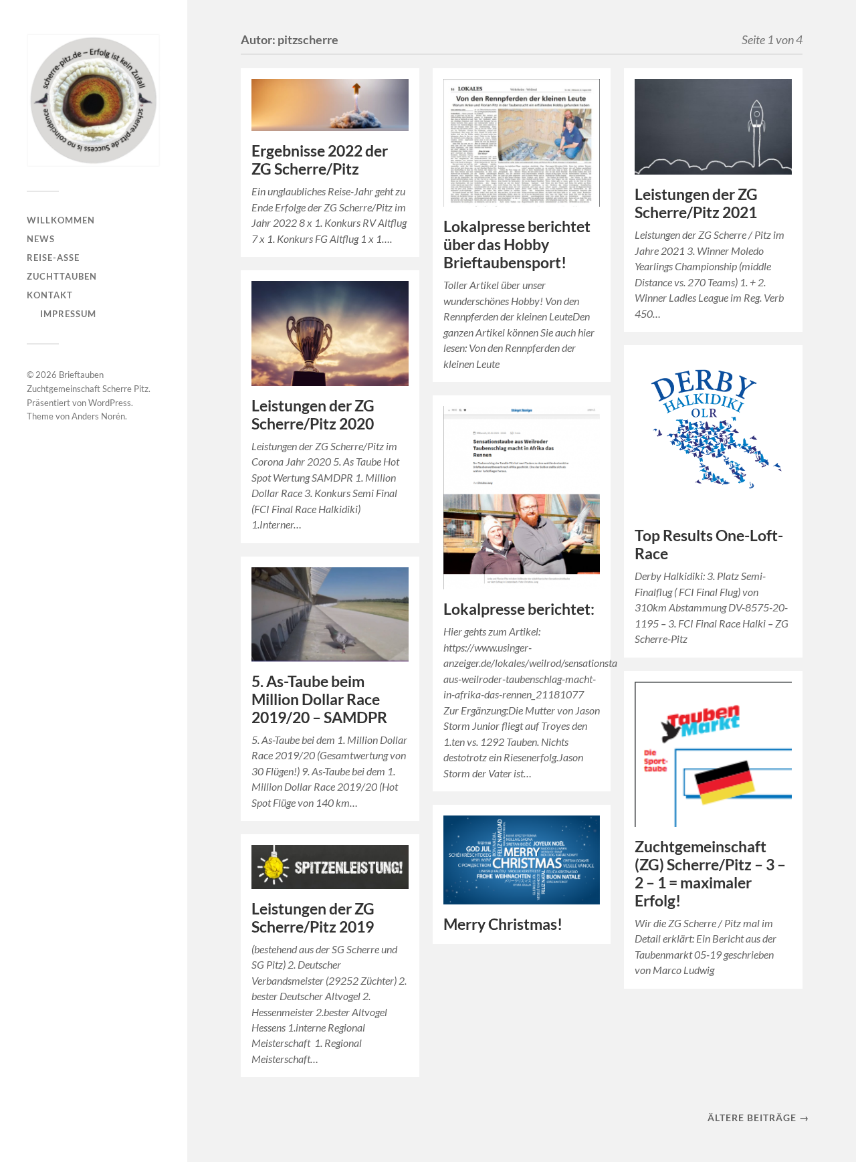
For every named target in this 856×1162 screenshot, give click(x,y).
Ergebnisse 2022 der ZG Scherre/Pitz (319, 160)
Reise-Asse (53, 257)
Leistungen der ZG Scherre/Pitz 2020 (312, 415)
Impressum (68, 313)
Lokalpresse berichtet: (519, 609)
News (41, 238)
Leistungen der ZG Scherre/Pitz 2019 (312, 918)
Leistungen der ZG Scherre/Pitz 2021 (696, 203)
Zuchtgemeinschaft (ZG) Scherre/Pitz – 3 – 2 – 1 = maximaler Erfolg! (710, 874)
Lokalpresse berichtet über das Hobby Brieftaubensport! (517, 244)
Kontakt (50, 295)
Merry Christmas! (502, 924)
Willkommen (61, 220)
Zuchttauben (62, 276)
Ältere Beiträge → (758, 1117)
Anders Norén (98, 416)
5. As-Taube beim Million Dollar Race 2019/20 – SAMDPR (319, 699)
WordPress (109, 402)
